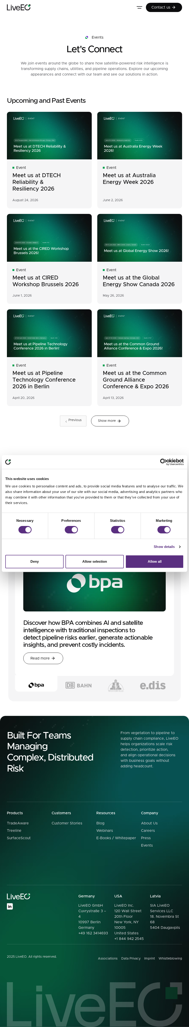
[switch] (71, 529)
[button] (139, 7)
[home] (18, 7)
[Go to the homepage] (18, 896)
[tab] (36, 683)
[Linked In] (9, 906)
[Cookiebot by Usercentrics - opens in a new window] (163, 462)
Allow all (155, 561)
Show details (164, 547)
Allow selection (94, 561)
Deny (34, 561)
